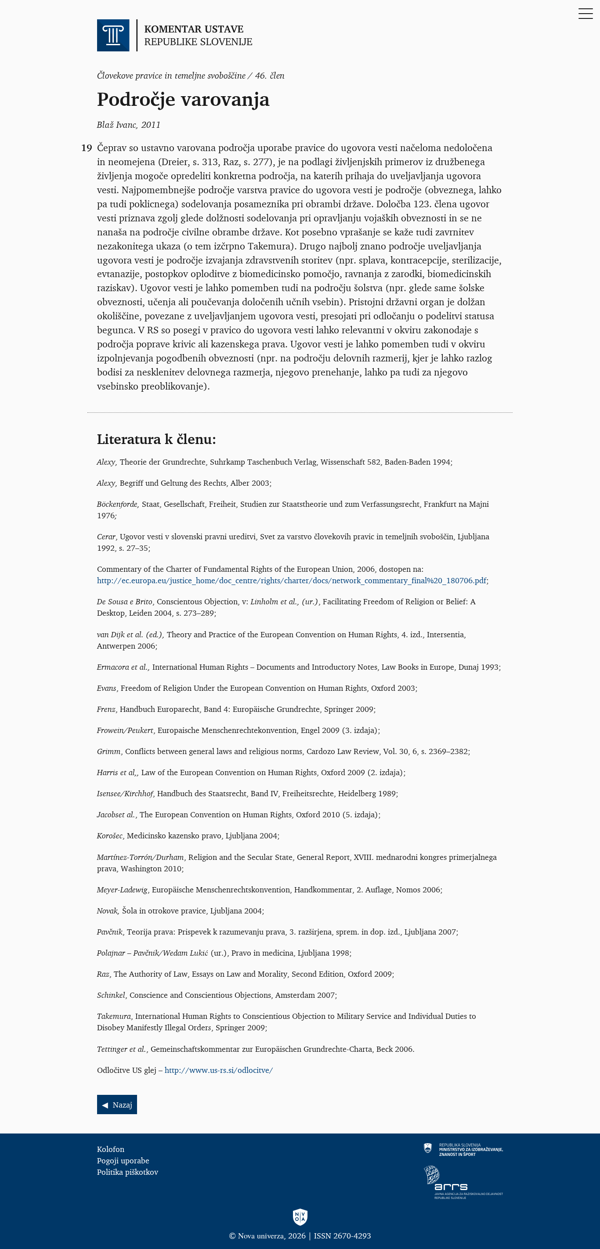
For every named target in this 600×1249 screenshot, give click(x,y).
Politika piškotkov (127, 1172)
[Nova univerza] (300, 1218)
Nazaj (122, 1104)
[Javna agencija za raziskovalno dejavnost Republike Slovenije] (405, 1182)
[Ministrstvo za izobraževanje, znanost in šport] (405, 1149)
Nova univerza (261, 1235)
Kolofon (110, 1149)
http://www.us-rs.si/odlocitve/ (219, 1070)
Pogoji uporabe (123, 1160)
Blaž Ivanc (116, 124)
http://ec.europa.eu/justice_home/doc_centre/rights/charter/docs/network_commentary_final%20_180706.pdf (291, 580)
